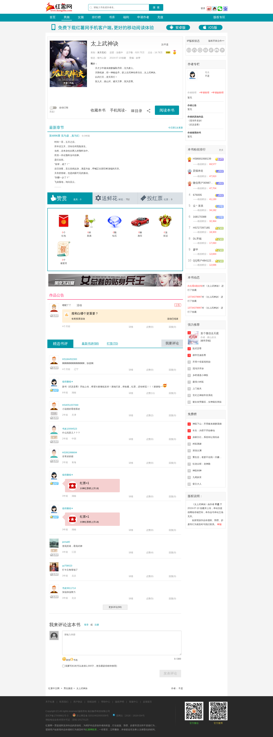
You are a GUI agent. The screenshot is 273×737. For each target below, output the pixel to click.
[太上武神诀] (68, 63)
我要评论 (172, 343)
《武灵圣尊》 (194, 124)
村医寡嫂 (197, 444)
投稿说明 (91, 701)
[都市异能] (206, 340)
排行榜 (96, 17)
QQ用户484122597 (204, 260)
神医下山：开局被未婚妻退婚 (207, 423)
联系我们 (63, 701)
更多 (221, 150)
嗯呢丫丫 (66, 305)
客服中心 (133, 701)
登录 (203, 8)
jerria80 (66, 542)
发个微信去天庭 (210, 333)
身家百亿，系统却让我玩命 (206, 437)
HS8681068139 (202, 158)
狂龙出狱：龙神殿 (201, 464)
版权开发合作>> (216, 41)
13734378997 (195, 291)
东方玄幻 (101, 52)
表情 (68, 660)
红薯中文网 (53, 688)
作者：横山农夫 (208, 337)
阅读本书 (167, 110)
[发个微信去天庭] (193, 338)
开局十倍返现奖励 (201, 362)
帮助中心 (105, 701)
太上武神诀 (81, 688)
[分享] (148, 109)
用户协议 (77, 701)
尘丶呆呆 (198, 205)
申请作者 (143, 17)
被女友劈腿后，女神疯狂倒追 (207, 402)
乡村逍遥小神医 (200, 375)
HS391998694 (69, 452)
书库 (112, 17)
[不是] (192, 75)
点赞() (149, 327)
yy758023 (67, 565)
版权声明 (119, 701)
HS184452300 (69, 359)
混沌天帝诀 (198, 368)
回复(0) (172, 327)
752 (128, 199)
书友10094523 (69, 429)
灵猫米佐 (198, 170)
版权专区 (219, 17)
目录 (138, 111)
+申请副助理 (217, 92)
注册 (97, 624)
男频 (67, 17)
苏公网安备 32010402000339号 (93, 715)
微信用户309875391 (205, 182)
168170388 (199, 216)
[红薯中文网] (59, 13)
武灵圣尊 (73, 386)
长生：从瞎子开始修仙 (204, 430)
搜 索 (156, 7)
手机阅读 (117, 110)
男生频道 (68, 688)
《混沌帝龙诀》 (195, 120)
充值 (160, 17)
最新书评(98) (90, 343)
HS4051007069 (70, 405)
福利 (126, 17)
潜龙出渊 (197, 450)
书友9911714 (69, 588)
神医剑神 (197, 470)
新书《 (65, 386)
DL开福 (197, 238)
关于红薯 (50, 701)
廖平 (195, 249)
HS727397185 (201, 227)
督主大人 (197, 484)
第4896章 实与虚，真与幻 (64, 135)
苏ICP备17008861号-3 (57, 715)
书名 (75, 660)
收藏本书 (98, 110)
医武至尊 (197, 348)
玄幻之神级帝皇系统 (203, 395)
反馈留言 (147, 701)
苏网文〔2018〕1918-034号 (130, 715)
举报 (219, 524)
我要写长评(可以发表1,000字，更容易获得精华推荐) (91, 666)
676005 (197, 194)
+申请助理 (204, 92)
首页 (53, 17)
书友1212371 (194, 313)
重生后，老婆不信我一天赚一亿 (208, 457)
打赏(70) (112, 343)
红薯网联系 (91, 729)
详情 (131, 327)
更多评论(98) (115, 607)
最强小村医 (198, 382)
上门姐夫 (197, 388)
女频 (81, 17)
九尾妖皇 (197, 477)
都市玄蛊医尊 (199, 355)
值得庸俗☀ (67, 381)
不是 (180, 688)
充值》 (52, 111)
